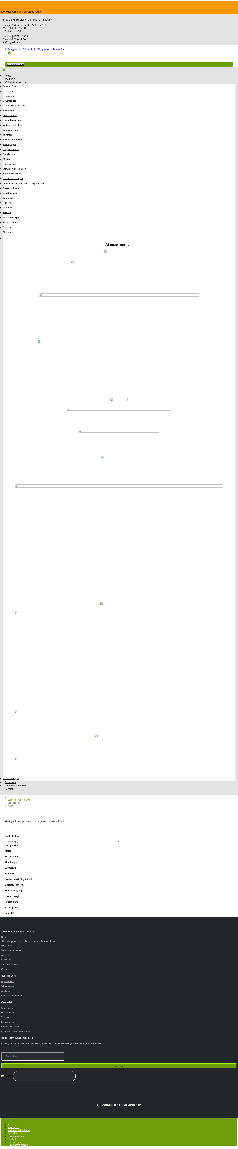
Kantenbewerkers (12, 120)
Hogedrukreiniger (12, 173)
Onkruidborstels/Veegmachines (16, 1031)
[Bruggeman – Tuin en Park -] (35, 49)
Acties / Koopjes (11, 778)
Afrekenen (6, 991)
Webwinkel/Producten (16, 82)
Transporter (9, 198)
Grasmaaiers (9, 101)
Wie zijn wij (10, 79)
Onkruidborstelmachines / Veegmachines (24, 183)
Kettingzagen (9, 144)
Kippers (7, 202)
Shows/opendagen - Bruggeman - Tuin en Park (28, 941)
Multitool (7, 159)
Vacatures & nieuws (15, 785)
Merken (7, 232)
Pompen (7, 212)
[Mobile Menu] (4, 70)
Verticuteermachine (13, 125)
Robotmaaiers (10, 91)
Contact (9, 788)
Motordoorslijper (11, 217)
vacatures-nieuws (16, 1136)
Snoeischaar (9, 154)
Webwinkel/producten (11, 950)
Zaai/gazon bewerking (14, 105)
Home (8, 75)
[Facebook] (1, 1115)
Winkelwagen (7, 986)
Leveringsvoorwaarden (11, 995)
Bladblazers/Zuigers (13, 178)
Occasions (10, 782)
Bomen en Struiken (13, 139)
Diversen (7, 207)
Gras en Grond (10, 86)
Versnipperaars (10, 130)
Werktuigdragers (11, 193)
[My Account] (8, 59)
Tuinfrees (7, 135)
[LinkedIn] (3, 1115)
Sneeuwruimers (11, 188)
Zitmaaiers (8, 96)
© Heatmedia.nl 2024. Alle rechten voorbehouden (119, 1105)
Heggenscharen (11, 149)
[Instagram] (2, 1115)
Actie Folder (7, 955)
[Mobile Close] (2, 1119)
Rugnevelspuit (10, 164)
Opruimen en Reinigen (14, 168)
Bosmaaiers (9, 110)
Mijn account (7, 981)
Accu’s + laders (10, 222)
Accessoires (9, 227)
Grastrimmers (10, 115)
